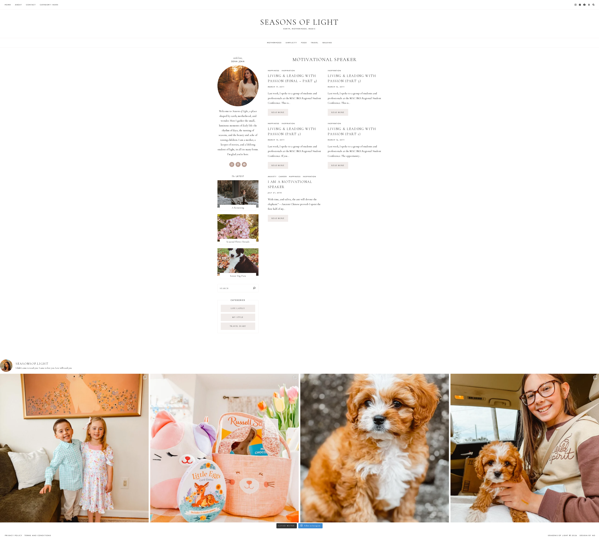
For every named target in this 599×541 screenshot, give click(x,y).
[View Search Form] (593, 5)
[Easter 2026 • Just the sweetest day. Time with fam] (74, 448)
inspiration (288, 70)
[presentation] (237, 194)
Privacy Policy (13, 535)
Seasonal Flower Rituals (237, 241)
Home (8, 4)
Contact (31, 4)
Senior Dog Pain (238, 275)
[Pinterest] (580, 5)
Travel (314, 42)
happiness (273, 70)
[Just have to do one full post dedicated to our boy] (374, 448)
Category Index (49, 4)
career (283, 176)
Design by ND (587, 535)
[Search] (254, 288)
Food (304, 42)
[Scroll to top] (593, 532)
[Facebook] (584, 5)
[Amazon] (589, 5)
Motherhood (274, 42)
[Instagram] (575, 5)
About (18, 4)
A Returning (238, 207)
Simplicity (291, 42)
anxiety (272, 176)
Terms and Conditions (37, 535)
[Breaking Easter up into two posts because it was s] (224, 448)
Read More (280, 113)
